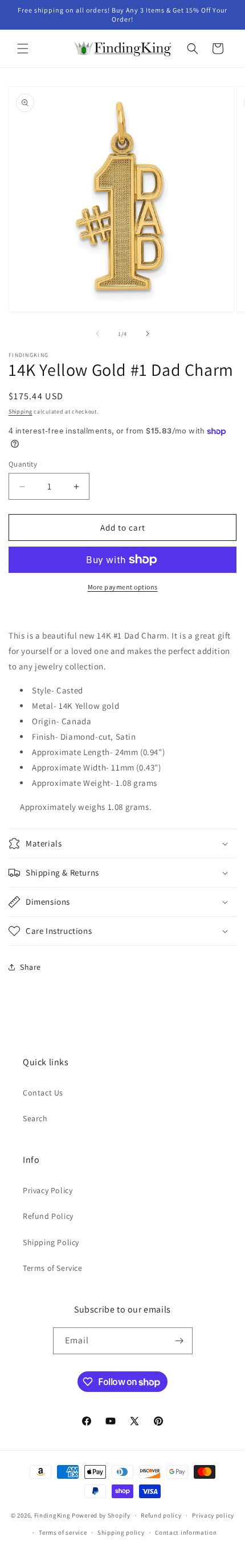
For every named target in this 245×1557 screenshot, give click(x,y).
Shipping (20, 411)
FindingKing (52, 1515)
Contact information (186, 1532)
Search (35, 1118)
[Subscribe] (179, 1340)
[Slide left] (97, 333)
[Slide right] (147, 333)
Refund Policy (48, 1216)
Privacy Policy (47, 1190)
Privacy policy (213, 1515)
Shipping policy (121, 1532)
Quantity (23, 464)
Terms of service (63, 1532)
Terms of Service (53, 1268)
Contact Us (43, 1093)
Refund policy (161, 1515)
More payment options (123, 587)
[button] (22, 48)
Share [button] (30, 967)
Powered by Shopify (101, 1515)
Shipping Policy (51, 1242)
